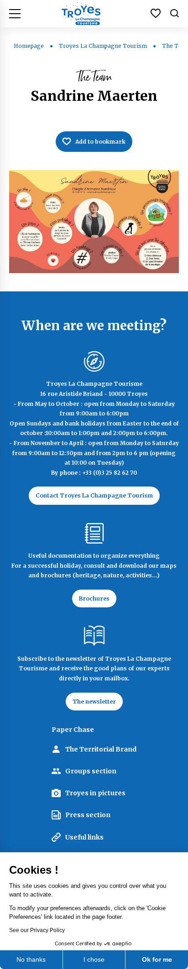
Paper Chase (73, 729)
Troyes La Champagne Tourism (103, 45)
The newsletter (94, 701)
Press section (87, 815)
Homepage (29, 45)
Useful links (84, 837)
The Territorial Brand (100, 749)
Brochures (94, 598)
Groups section (90, 771)
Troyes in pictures (95, 793)
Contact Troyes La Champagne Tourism (94, 495)
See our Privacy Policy (37, 930)
